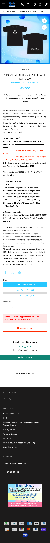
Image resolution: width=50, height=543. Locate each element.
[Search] (28, 4)
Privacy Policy (9, 429)
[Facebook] (5, 272)
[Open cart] (40, 4)
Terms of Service (10, 434)
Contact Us (7, 438)
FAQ (5, 418)
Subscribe (13, 472)
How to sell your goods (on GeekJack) (19, 443)
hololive (5, 12)
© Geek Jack (25, 508)
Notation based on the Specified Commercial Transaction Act (21, 423)
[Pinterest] (19, 272)
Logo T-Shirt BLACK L (25, 290)
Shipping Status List (11, 413)
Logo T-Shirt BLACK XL (25, 296)
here (16, 215)
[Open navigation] (3, 4)
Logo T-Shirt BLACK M (25, 284)
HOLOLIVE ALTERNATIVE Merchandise (27, 12)
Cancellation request (11, 447)
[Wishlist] (34, 4)
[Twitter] (12, 272)
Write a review (25, 357)
